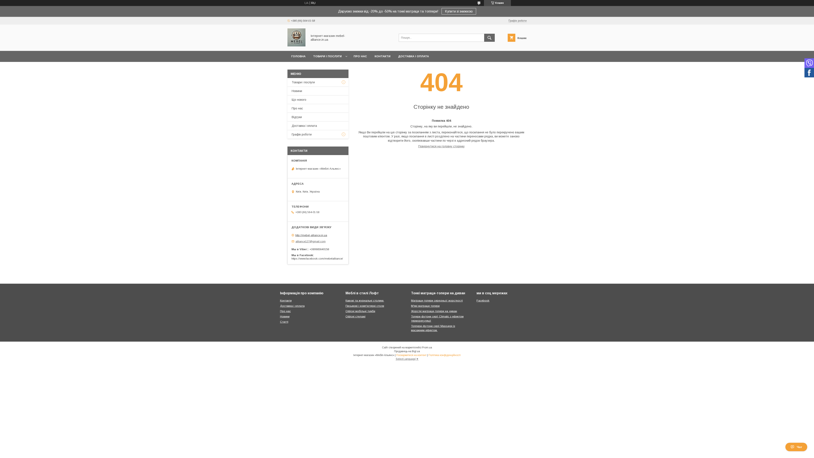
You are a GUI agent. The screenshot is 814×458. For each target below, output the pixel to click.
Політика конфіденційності (444, 355)
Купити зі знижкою (459, 11)
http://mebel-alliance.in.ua (311, 235)
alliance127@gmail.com (310, 241)
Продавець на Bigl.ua (407, 351)
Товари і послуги (327, 56)
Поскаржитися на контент (411, 355)
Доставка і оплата (413, 56)
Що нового (299, 99)
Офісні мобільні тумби (360, 311)
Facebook (483, 300)
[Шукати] (489, 38)
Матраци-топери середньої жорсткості (437, 300)
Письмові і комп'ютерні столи (365, 305)
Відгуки (297, 117)
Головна (298, 56)
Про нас (360, 56)
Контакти (382, 56)
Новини (297, 91)
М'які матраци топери (425, 305)
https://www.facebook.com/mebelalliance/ (317, 258)
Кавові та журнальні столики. (365, 300)
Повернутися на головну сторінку (441, 146)
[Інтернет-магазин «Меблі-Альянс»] (296, 45)
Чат (799, 447)
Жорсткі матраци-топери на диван (434, 311)
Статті (284, 321)
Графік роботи (302, 134)
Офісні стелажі (355, 316)
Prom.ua (427, 347)
